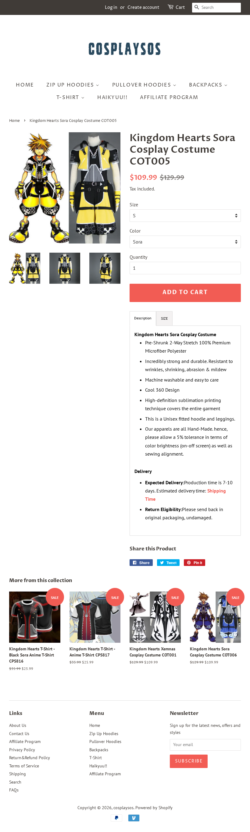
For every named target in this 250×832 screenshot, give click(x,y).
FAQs (14, 790)
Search (15, 782)
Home (25, 85)
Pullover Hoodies (142, 85)
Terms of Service (24, 766)
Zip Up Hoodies (71, 85)
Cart (180, 7)
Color (135, 231)
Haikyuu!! (112, 97)
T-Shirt (68, 97)
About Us (17, 725)
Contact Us (19, 733)
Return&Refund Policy (29, 757)
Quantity (138, 257)
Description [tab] (143, 318)
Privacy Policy (22, 749)
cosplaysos (123, 807)
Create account (143, 7)
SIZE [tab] (164, 318)
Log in (111, 7)
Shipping (17, 774)
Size (134, 204)
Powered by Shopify (154, 807)
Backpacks (206, 85)
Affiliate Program (169, 97)
